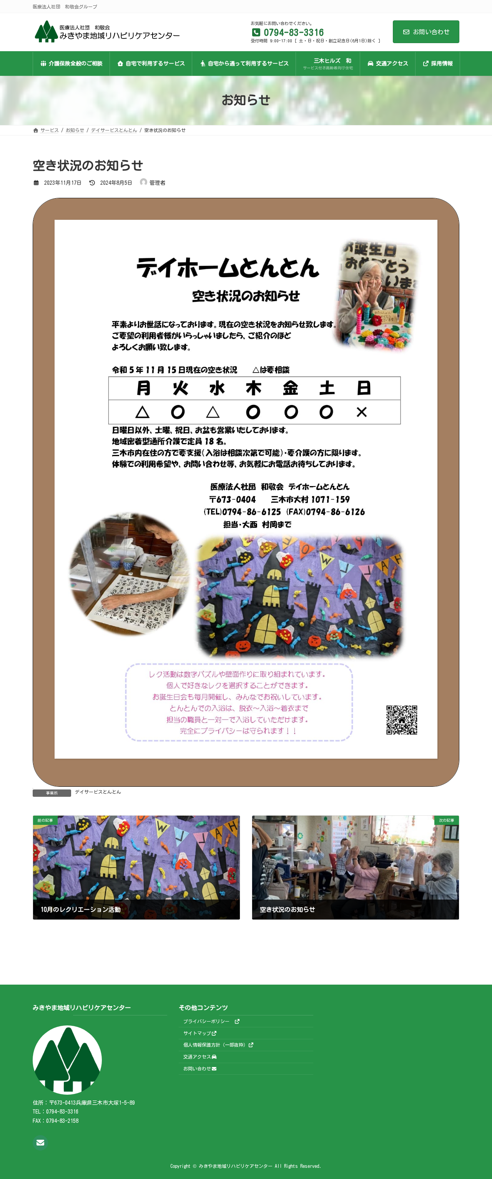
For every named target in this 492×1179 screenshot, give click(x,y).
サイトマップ (197, 1032)
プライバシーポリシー (208, 1020)
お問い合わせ (431, 32)
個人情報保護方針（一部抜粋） (215, 1044)
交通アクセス (197, 1056)
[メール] (40, 1142)
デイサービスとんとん (98, 791)
